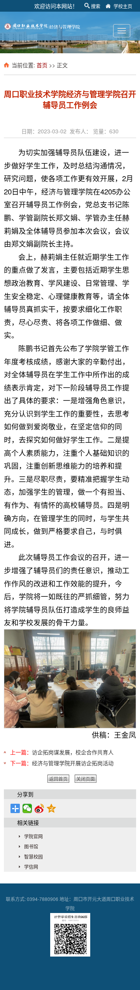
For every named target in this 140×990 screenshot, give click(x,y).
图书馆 (31, 846)
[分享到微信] (27, 808)
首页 (42, 65)
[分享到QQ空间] (51, 808)
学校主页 (123, 6)
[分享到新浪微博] (39, 808)
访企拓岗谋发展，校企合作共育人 (73, 752)
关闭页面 (85, 778)
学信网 (31, 866)
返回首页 (58, 778)
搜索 (95, 6)
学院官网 (33, 836)
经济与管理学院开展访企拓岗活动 (73, 763)
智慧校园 (33, 856)
